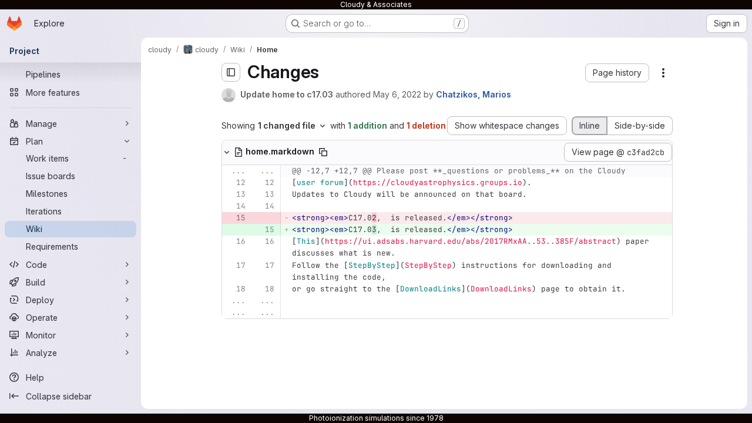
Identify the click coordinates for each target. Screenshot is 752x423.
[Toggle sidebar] (230, 72)
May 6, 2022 (397, 94)
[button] (617, 72)
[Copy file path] (323, 152)
